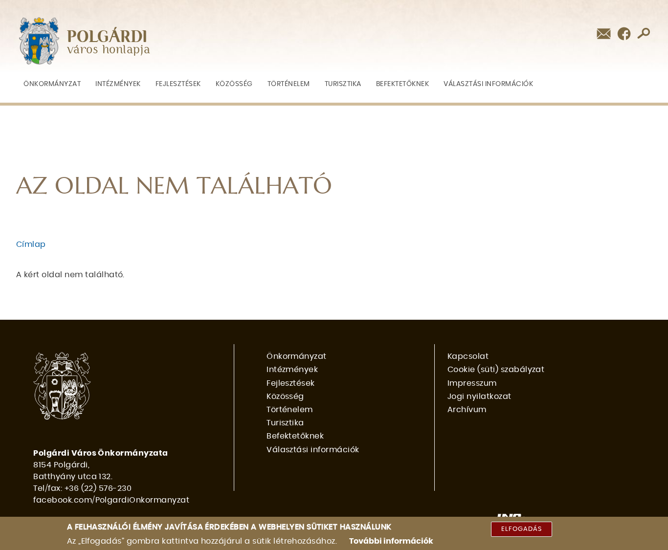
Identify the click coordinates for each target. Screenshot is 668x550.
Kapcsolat (468, 356)
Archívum (467, 410)
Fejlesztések (178, 84)
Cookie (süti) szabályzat (496, 370)
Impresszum (472, 383)
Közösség (234, 84)
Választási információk (488, 84)
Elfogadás (521, 529)
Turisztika (343, 84)
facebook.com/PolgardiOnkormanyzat (111, 500)
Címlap (31, 244)
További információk (391, 541)
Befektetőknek (402, 84)
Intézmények (118, 84)
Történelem (288, 84)
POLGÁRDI (107, 37)
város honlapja (109, 50)
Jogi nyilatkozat (479, 396)
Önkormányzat (52, 84)
